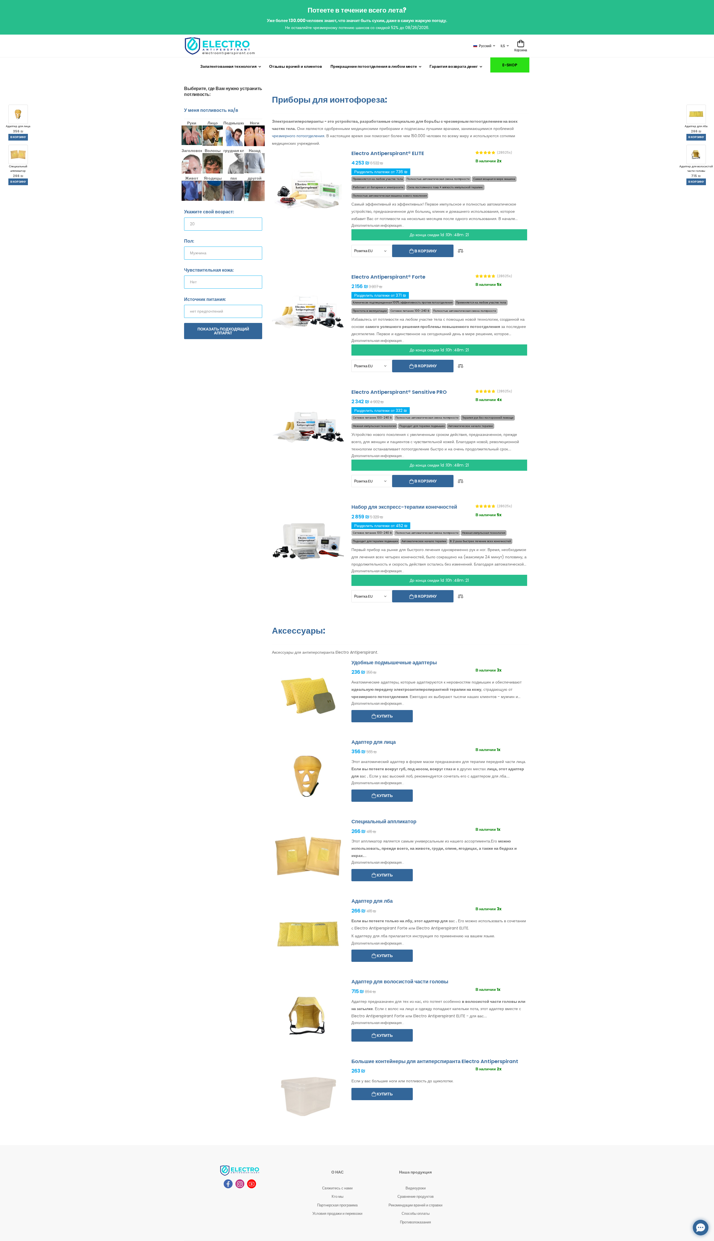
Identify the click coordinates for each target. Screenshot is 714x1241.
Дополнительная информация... (377, 225)
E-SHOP (509, 65)
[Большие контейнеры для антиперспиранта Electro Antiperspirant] (308, 1095)
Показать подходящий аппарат (223, 331)
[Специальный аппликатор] (308, 855)
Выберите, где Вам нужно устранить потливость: (223, 92)
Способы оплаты (416, 1213)
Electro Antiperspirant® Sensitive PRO (399, 391)
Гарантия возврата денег (454, 66)
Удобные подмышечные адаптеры (394, 662)
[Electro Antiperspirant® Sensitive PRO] (308, 426)
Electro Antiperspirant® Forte (388, 276)
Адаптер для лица (18, 129)
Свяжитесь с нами (337, 1188)
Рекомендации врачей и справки (415, 1205)
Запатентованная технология (228, 66)
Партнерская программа (337, 1205)
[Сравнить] (460, 251)
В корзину (18, 137)
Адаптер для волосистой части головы (696, 171)
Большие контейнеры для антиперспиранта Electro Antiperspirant (434, 1061)
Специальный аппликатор (18, 171)
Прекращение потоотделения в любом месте (374, 66)
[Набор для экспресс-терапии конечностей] (308, 541)
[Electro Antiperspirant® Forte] (308, 311)
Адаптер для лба (696, 129)
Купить (384, 716)
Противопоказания (415, 1222)
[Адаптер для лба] (308, 935)
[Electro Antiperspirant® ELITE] (308, 187)
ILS (503, 46)
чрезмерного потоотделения (298, 136)
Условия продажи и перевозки (337, 1213)
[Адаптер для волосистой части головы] (308, 1015)
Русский (485, 46)
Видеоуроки (416, 1188)
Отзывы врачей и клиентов (295, 66)
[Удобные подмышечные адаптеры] (308, 696)
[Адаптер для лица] (308, 776)
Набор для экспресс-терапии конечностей (404, 506)
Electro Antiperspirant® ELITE (387, 153)
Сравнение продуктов (415, 1196)
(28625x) (504, 152)
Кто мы (337, 1196)
